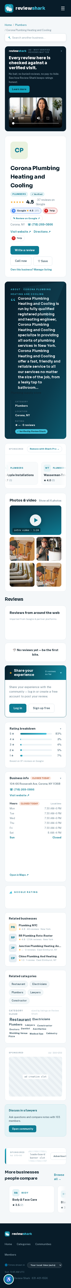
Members (10, 1254)
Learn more (19, 89)
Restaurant (18, 984)
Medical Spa (37, 1033)
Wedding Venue (18, 1032)
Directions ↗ (42, 231)
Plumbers (21, 24)
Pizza (12, 1037)
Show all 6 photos (50, 500)
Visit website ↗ (20, 231)
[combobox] (37, 37)
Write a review (25, 250)
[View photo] (22, 549)
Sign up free (41, 708)
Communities (43, 1244)
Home (8, 24)
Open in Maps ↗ (19, 874)
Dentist (26, 1029)
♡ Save (43, 261)
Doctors (14, 1029)
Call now (21, 260)
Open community (22, 1128)
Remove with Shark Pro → (44, 448)
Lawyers (35, 992)
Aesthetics (39, 1028)
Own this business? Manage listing (31, 269)
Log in (18, 708)
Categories (24, 1244)
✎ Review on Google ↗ (26, 218)
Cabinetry (51, 1034)
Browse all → (59, 1177)
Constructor (19, 1000)
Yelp (17, 238)
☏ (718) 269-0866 (40, 224)
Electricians (39, 984)
